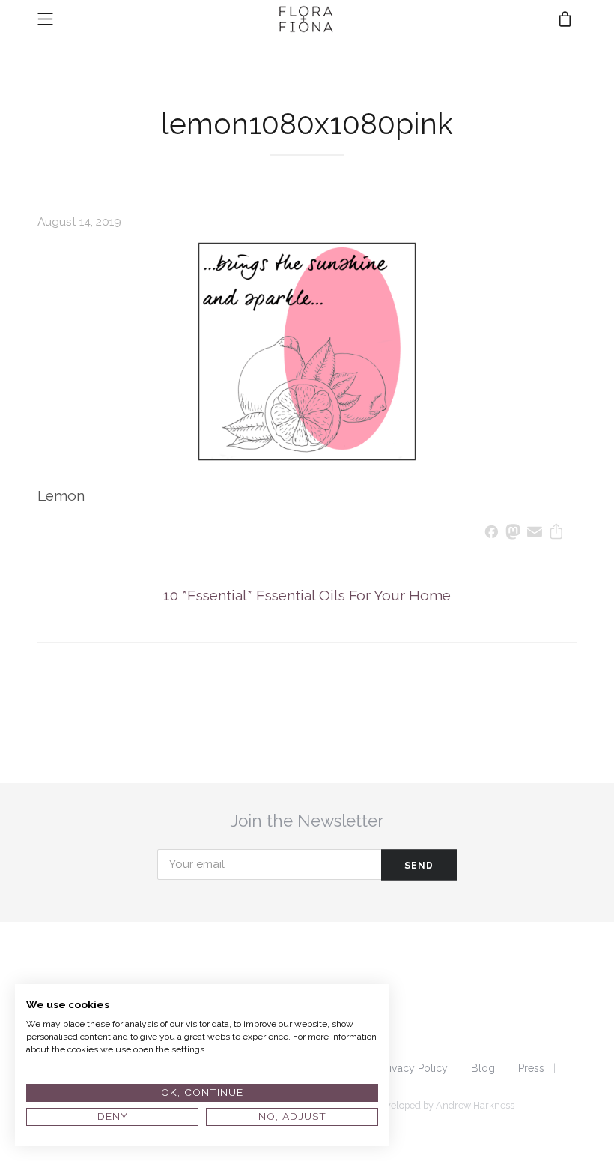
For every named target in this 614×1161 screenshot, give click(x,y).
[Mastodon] (513, 533)
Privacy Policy (414, 1068)
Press (531, 1068)
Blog (483, 1068)
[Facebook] (491, 533)
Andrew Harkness (475, 1105)
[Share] (556, 533)
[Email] (535, 533)
